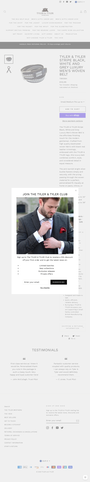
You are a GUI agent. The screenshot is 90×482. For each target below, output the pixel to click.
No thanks (45, 288)
